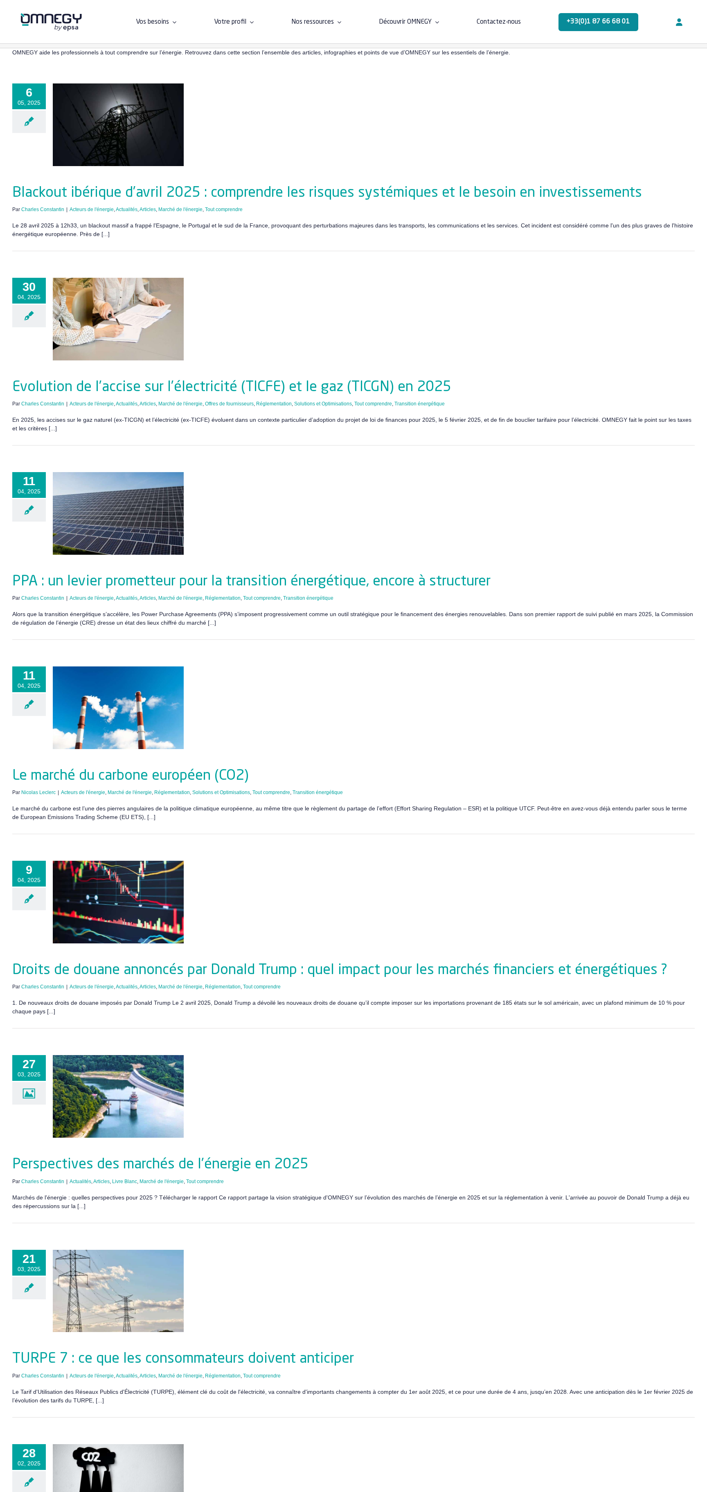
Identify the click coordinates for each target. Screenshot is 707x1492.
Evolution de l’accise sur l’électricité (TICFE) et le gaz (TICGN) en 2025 (231, 387)
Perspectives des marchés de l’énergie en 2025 (160, 1164)
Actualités (126, 209)
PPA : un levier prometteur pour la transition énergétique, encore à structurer (251, 581)
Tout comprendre (224, 209)
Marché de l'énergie (180, 209)
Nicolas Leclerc (38, 792)
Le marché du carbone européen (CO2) (130, 776)
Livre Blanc (124, 1181)
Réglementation (274, 404)
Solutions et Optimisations (323, 404)
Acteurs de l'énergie (92, 209)
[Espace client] (679, 22)
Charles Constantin (42, 209)
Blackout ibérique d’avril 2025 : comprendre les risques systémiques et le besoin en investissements (327, 193)
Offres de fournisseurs (229, 404)
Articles (148, 209)
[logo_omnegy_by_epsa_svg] (51, 16)
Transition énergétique (419, 404)
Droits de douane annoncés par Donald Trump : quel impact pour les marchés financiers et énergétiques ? (339, 970)
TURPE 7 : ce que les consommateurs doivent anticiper (183, 1359)
